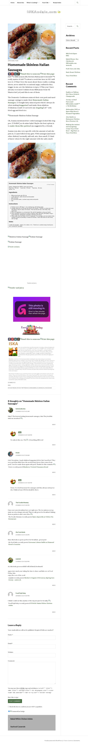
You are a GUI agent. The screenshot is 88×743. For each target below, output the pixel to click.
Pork (16, 60)
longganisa (23, 105)
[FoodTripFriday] (32, 329)
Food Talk (45, 2)
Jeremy (68, 100)
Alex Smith (70, 117)
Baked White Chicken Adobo (21, 719)
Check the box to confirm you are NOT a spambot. (25, 707)
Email (10, 643)
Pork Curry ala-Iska (73, 69)
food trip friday (23, 388)
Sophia (68, 92)
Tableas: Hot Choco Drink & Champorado (72, 94)
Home (12, 2)
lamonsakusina (20, 409)
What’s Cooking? (32, 2)
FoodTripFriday (21, 593)
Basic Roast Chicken (73, 72)
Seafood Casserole (17, 727)
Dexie (18, 452)
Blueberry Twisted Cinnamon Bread (35, 467)
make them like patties (20, 126)
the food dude (20, 532)
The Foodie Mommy (22, 502)
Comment (11, 661)
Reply (54, 424)
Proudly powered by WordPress (53, 740)
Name (10, 635)
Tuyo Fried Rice (71, 75)
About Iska (20, 2)
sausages (49, 388)
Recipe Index (57, 2)
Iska (13, 343)
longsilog (41, 388)
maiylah (18, 559)
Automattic (77, 740)
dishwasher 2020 (72, 109)
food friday (12, 388)
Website (10, 652)
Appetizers (11, 60)
